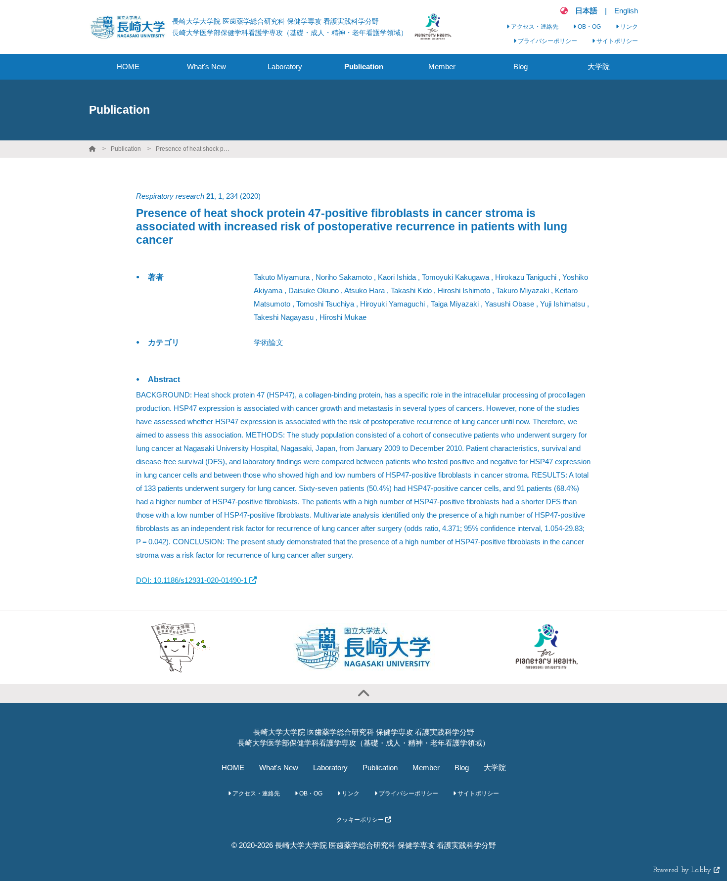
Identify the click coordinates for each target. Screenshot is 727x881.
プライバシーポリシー (546, 41)
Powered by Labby (683, 870)
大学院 (495, 767)
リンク (628, 26)
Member (426, 767)
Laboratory (330, 767)
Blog (461, 767)
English (626, 10)
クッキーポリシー (360, 819)
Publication (126, 148)
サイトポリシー (616, 41)
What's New (278, 767)
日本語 (586, 10)
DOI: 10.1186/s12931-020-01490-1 (192, 580)
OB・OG (588, 26)
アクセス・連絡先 (533, 26)
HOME (233, 767)
